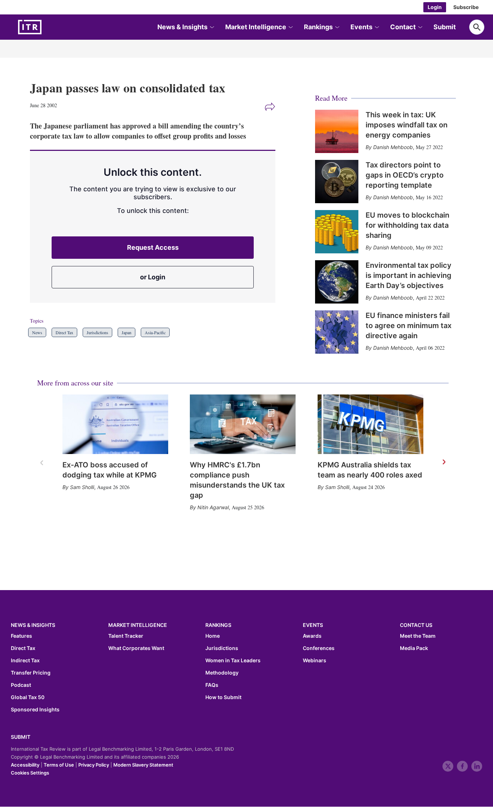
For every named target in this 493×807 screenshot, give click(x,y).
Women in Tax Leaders (233, 660)
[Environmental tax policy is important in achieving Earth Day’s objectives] (336, 282)
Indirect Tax (25, 660)
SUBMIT (20, 737)
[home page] (47, 27)
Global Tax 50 (27, 697)
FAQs (211, 685)
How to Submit (223, 697)
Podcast (21, 685)
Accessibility (25, 765)
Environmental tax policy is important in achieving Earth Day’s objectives (408, 275)
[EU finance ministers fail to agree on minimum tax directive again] (336, 332)
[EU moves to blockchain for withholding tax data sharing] (336, 231)
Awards (312, 635)
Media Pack (414, 648)
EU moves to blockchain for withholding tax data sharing (407, 225)
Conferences (319, 648)
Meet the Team (418, 635)
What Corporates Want (136, 648)
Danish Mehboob (393, 147)
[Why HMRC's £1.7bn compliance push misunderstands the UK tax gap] (243, 424)
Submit (444, 27)
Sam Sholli (82, 487)
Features (21, 635)
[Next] (444, 462)
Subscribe (466, 7)
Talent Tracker (125, 635)
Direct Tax (64, 332)
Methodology (222, 672)
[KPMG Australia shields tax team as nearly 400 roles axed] (370, 424)
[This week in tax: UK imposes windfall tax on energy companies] (336, 131)
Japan (126, 332)
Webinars (314, 660)
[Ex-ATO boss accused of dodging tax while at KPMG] (115, 424)
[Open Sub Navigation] (211, 27)
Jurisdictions (97, 332)
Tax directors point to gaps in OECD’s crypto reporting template (405, 175)
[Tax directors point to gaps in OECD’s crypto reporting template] (336, 181)
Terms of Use (59, 765)
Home (212, 635)
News (37, 332)
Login (435, 7)
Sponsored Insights (35, 709)
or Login (152, 277)
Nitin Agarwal (213, 507)
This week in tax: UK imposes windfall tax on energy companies (407, 124)
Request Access (153, 247)
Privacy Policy (93, 765)
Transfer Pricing (31, 672)
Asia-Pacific (155, 332)
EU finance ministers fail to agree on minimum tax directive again (408, 325)
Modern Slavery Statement (143, 765)
